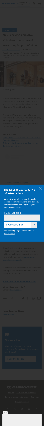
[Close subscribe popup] (40, 188)
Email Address (12, 213)
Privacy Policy (9, 234)
